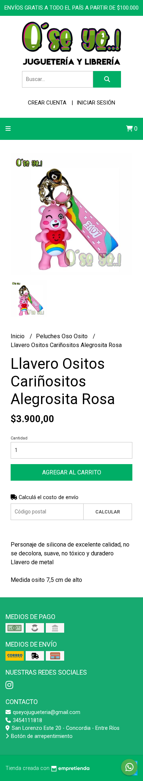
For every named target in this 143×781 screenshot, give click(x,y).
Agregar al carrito (71, 472)
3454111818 (26, 720)
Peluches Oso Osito (62, 336)
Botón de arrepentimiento (41, 736)
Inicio (18, 336)
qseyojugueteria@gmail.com (45, 712)
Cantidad (19, 438)
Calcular (107, 512)
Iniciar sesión (96, 102)
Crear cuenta (47, 102)
